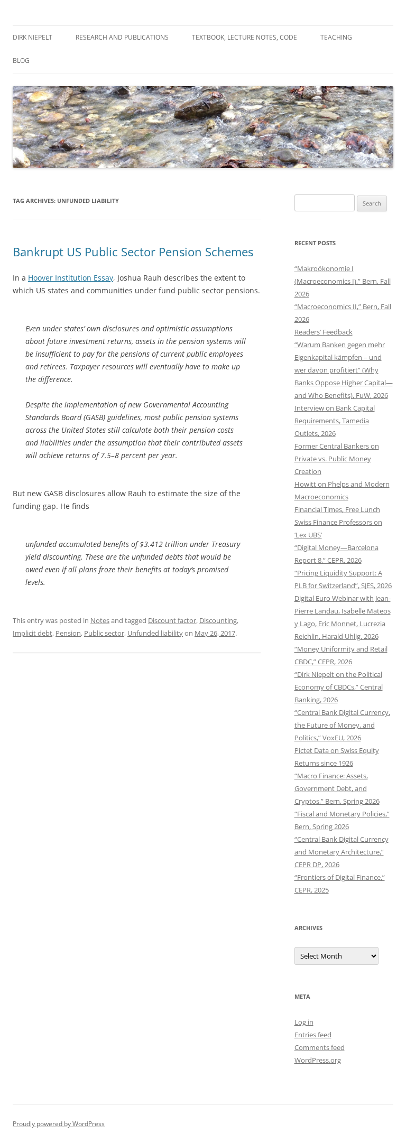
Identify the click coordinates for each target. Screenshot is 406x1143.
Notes (99, 620)
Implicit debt (32, 633)
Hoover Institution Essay (70, 278)
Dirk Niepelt (32, 37)
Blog (21, 60)
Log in (303, 1022)
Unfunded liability (155, 633)
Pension (68, 633)
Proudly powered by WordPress (59, 1123)
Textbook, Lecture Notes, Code (244, 37)
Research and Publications (122, 37)
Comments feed (319, 1047)
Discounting (218, 620)
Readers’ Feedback (323, 332)
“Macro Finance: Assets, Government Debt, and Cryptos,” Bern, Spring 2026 (337, 788)
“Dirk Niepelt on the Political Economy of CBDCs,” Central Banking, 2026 (338, 687)
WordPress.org (317, 1060)
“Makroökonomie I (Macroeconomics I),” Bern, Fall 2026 (342, 281)
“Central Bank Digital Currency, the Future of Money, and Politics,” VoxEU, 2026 (342, 725)
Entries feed (312, 1034)
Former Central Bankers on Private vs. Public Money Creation (336, 458)
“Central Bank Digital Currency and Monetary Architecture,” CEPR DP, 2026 (341, 851)
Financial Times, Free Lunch (337, 509)
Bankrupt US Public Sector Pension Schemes (133, 251)
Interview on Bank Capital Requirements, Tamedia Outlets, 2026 (334, 420)
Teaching (336, 37)
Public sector (104, 633)
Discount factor (172, 620)
